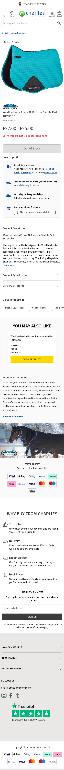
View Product (32, 359)
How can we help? (12, 647)
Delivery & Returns (13, 286)
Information (9, 658)
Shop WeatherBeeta (13, 416)
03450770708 (50, 172)
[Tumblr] (17, 695)
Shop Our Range (11, 668)
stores (12, 16)
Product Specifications (16, 275)
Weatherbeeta (39, 308)
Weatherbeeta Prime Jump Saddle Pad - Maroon (32, 338)
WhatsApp (26, 172)
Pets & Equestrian (14, 308)
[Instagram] (4, 695)
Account (52, 16)
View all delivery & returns (26, 185)
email (17, 172)
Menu (5, 16)
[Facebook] (10, 695)
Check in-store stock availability (35, 212)
